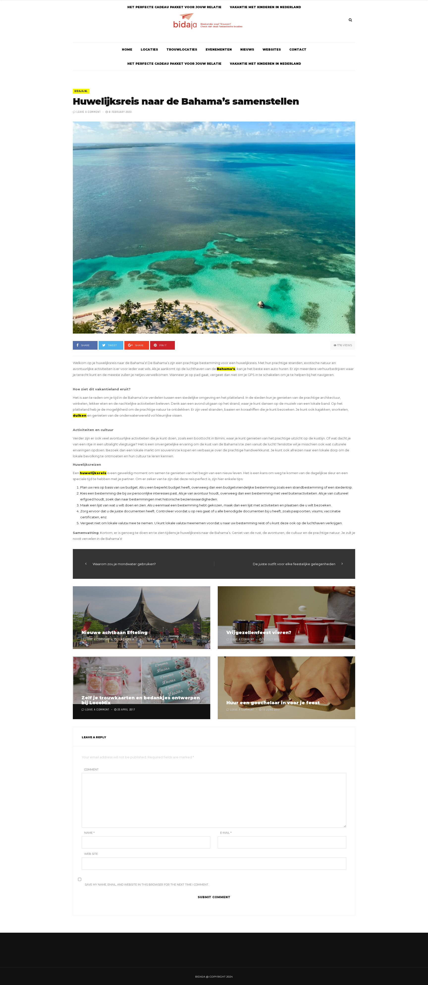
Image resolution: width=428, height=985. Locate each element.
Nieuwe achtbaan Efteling (114, 632)
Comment (91, 769)
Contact (297, 49)
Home (127, 49)
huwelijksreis (93, 473)
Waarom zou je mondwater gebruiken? (124, 564)
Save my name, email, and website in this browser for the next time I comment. (147, 884)
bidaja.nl (81, 91)
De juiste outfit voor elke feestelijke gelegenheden (294, 564)
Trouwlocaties (181, 49)
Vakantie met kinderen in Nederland (265, 63)
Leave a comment (89, 112)
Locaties (149, 49)
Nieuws (247, 49)
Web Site (91, 854)
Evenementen (219, 49)
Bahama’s (226, 369)
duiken (79, 415)
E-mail (226, 832)
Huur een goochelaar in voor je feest (273, 703)
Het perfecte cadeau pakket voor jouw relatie (174, 63)
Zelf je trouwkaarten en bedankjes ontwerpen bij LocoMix (140, 700)
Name (89, 832)
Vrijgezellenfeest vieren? (258, 632)
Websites (272, 49)
